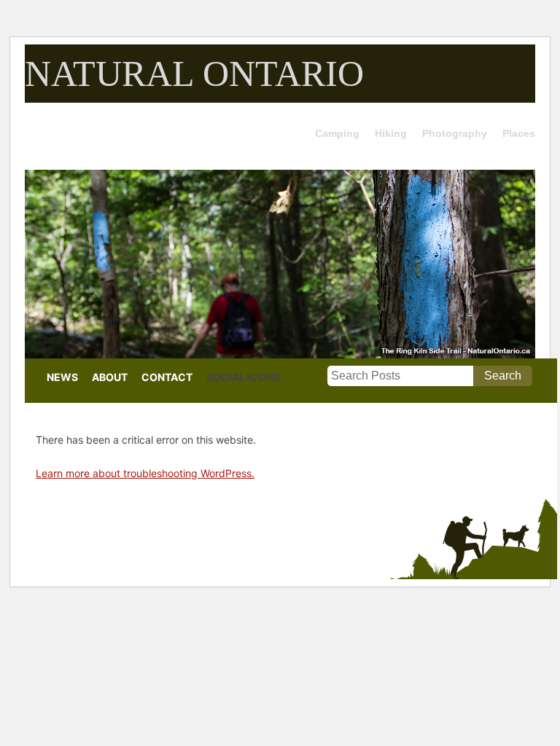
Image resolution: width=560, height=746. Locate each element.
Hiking (391, 133)
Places (518, 133)
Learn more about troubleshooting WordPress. (145, 473)
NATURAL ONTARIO (194, 73)
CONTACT (166, 377)
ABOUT (110, 377)
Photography (454, 133)
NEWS (62, 377)
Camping (337, 133)
